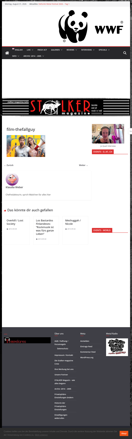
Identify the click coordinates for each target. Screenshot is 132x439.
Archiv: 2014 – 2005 (32, 56)
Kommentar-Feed (88, 352)
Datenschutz (62, 348)
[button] (32, 50)
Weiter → (83, 165)
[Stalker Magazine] (7, 53)
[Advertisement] (66, 78)
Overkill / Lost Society (15, 222)
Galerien (55, 50)
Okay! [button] (124, 433)
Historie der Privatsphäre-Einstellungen (61, 406)
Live (29, 50)
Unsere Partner (61, 374)
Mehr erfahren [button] (41, 435)
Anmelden (84, 341)
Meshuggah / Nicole (73, 222)
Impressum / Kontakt (64, 355)
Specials (103, 50)
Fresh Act (42, 50)
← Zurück (8, 165)
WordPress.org (86, 357)
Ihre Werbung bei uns (64, 369)
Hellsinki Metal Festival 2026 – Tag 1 (54, 4)
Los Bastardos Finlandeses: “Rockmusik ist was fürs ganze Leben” (45, 227)
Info (14, 56)
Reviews (70, 50)
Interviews (86, 50)
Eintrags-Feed (86, 346)
